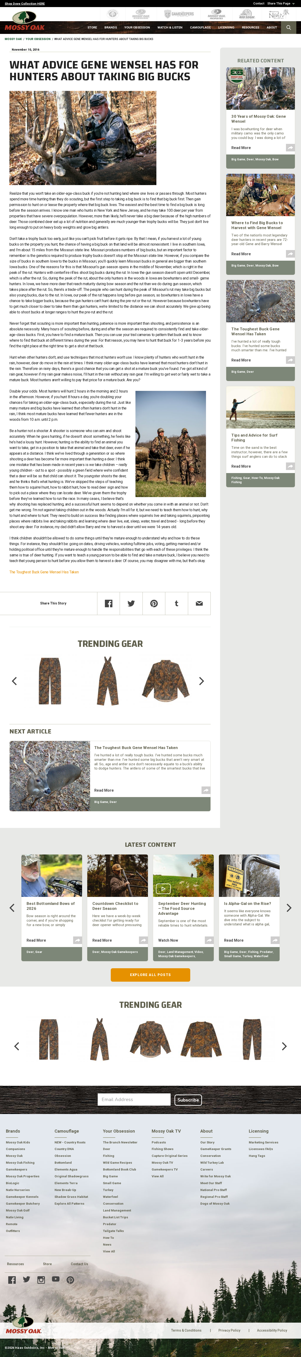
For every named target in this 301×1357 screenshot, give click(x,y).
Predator (266, 952)
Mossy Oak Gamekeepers (119, 952)
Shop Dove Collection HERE (25, 3)
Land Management (180, 952)
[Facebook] (108, 603)
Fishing (236, 478)
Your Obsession (38, 39)
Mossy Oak (13, 39)
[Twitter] (131, 603)
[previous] (18, 681)
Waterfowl (261, 956)
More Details (50, 687)
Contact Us (79, 1264)
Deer (113, 802)
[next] (198, 681)
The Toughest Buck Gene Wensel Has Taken (44, 572)
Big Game (101, 802)
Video (198, 952)
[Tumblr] (176, 603)
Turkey (247, 956)
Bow (275, 159)
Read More (104, 790)
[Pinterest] (154, 603)
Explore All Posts (150, 975)
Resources (15, 1264)
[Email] (199, 603)
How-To (257, 478)
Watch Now (168, 940)
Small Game (232, 956)
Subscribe (188, 1100)
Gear (246, 478)
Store (47, 1264)
